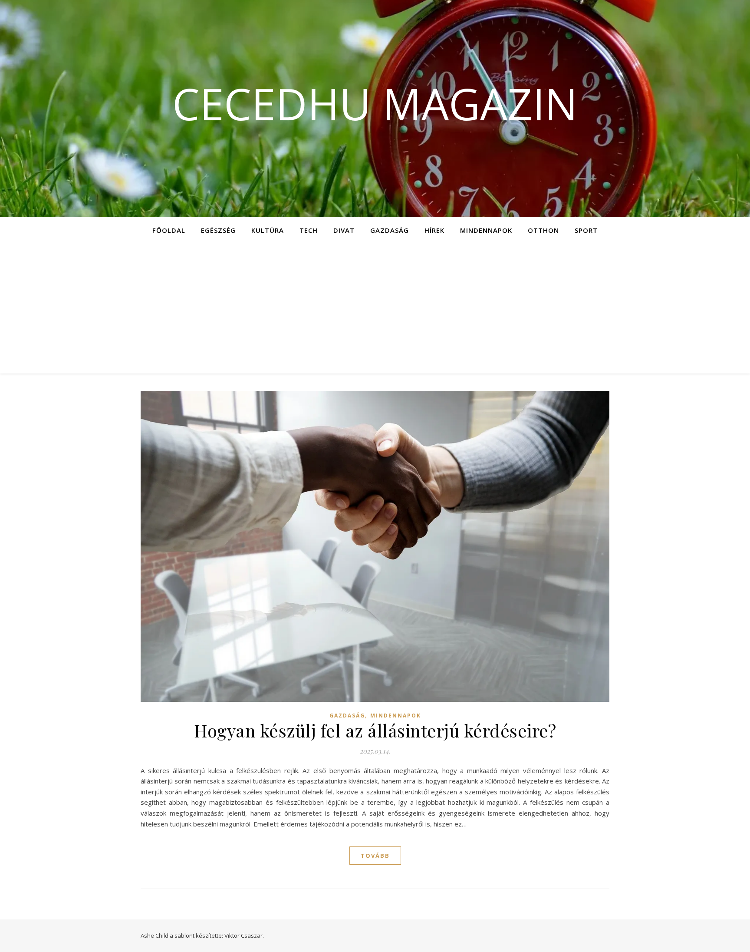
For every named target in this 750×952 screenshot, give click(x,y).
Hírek (434, 230)
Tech (308, 230)
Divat (344, 230)
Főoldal (168, 230)
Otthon (543, 230)
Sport (586, 230)
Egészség (218, 230)
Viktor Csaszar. (244, 935)
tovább (375, 855)
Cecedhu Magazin (375, 103)
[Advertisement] (375, 308)
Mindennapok (486, 230)
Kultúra (267, 230)
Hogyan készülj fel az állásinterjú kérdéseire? (375, 730)
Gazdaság (389, 230)
